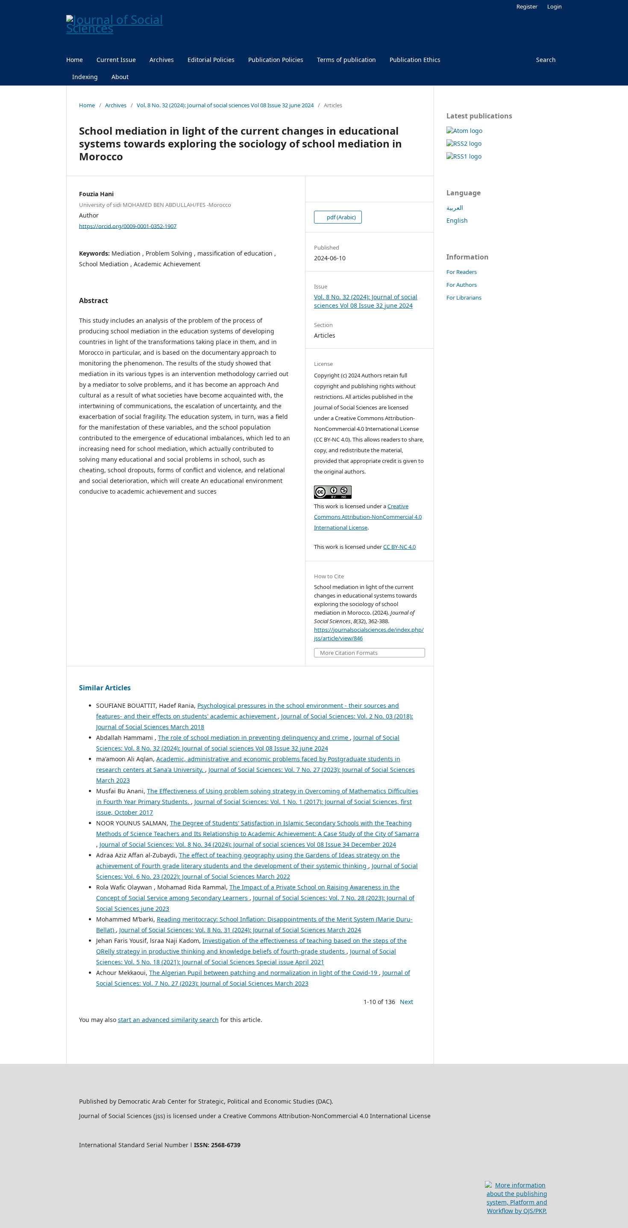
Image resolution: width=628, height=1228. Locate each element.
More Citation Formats (349, 653)
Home (74, 60)
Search (546, 60)
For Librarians (463, 297)
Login (554, 6)
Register (526, 6)
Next (406, 1002)
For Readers (461, 272)
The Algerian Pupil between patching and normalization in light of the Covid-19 (264, 973)
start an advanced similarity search (168, 1020)
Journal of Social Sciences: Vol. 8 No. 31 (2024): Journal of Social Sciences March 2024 (240, 930)
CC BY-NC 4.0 (399, 547)
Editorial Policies (211, 60)
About (120, 77)
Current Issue (116, 60)
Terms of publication (346, 60)
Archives (162, 60)
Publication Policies (275, 60)
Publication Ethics (415, 60)
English (457, 220)
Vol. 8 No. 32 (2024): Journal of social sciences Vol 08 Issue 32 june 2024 (225, 105)
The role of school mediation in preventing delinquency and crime (254, 737)
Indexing (85, 77)
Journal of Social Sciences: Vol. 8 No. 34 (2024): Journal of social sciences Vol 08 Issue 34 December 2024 (248, 844)
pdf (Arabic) (341, 217)
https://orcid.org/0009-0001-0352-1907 (127, 226)
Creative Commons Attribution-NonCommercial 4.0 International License (368, 516)
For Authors (461, 285)
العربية (454, 207)
